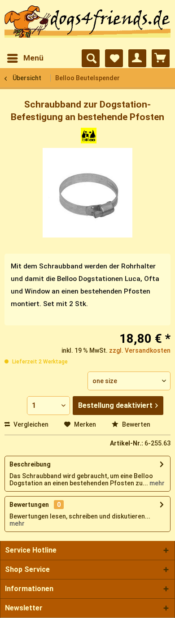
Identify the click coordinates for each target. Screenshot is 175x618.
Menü (33, 57)
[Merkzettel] (114, 58)
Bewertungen (29, 504)
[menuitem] (25, 58)
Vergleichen (30, 424)
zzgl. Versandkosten (140, 350)
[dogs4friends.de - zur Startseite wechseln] (87, 25)
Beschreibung (30, 464)
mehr (156, 483)
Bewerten (135, 424)
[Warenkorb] (161, 58)
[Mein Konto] (137, 58)
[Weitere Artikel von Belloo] (88, 135)
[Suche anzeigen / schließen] (91, 58)
